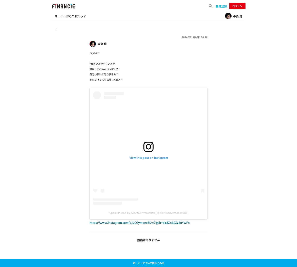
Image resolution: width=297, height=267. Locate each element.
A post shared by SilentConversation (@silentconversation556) (149, 212)
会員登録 (221, 6)
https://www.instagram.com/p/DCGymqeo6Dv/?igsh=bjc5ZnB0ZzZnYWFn (140, 222)
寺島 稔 (102, 44)
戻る (56, 29)
